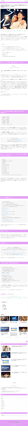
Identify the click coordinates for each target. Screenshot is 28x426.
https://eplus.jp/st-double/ (5, 273)
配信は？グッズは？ (5, 53)
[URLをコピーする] (24, 30)
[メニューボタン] (27, 1)
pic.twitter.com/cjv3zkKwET (17, 139)
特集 (2, 400)
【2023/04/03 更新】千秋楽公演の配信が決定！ (9, 56)
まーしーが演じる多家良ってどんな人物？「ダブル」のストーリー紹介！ (13, 47)
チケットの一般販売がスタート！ (7, 52)
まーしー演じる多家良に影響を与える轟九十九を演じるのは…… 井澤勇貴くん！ (14, 48)
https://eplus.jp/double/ (5, 209)
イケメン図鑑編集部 (4, 309)
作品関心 (2, 7)
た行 (3, 7)
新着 (2, 398)
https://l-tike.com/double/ (5, 214)
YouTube (3, 408)
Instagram (3, 406)
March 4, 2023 (20, 141)
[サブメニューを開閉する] (26, 401)
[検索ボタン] (25, 1)
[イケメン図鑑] (3, 1)
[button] (3, 30)
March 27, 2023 (20, 254)
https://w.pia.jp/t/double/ (5, 211)
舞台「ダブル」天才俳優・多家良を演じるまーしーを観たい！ (11, 46)
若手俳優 (3, 401)
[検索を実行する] (26, 341)
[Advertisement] (14, 102)
